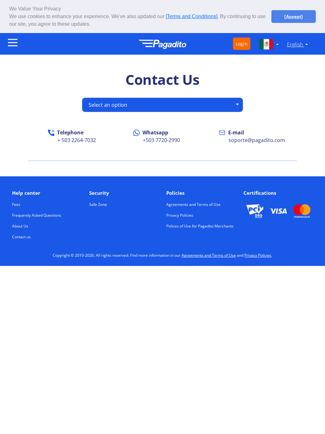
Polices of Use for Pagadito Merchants (200, 226)
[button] (93, 25)
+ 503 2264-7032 (76, 140)
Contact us (21, 237)
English (295, 44)
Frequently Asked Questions (36, 215)
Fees (16, 204)
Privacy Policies (179, 215)
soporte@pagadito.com (257, 140)
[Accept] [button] (293, 16)
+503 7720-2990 (161, 140)
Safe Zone (98, 204)
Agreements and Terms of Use (193, 204)
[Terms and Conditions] (191, 16)
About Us (20, 226)
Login (242, 44)
